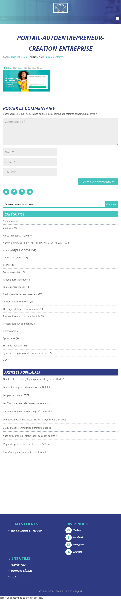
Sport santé (9, 338)
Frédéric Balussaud (17, 56)
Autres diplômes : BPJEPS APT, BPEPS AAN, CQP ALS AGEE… (35, 242)
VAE (5, 360)
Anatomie (8, 228)
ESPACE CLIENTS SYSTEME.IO (26, 530)
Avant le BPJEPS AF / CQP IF (18, 250)
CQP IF (6, 264)
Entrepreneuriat (11, 272)
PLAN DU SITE (18, 565)
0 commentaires (54, 56)
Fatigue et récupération (15, 279)
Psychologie (9, 330)
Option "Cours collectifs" (16, 301)
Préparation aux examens (17, 323)
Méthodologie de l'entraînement (20, 294)
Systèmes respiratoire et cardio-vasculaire (25, 353)
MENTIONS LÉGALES (21, 570)
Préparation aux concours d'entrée (21, 316)
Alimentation (10, 220)
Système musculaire (14, 345)
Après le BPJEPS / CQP (15, 235)
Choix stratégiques (13, 257)
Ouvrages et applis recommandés (21, 308)
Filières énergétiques (14, 286)
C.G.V (13, 576)
